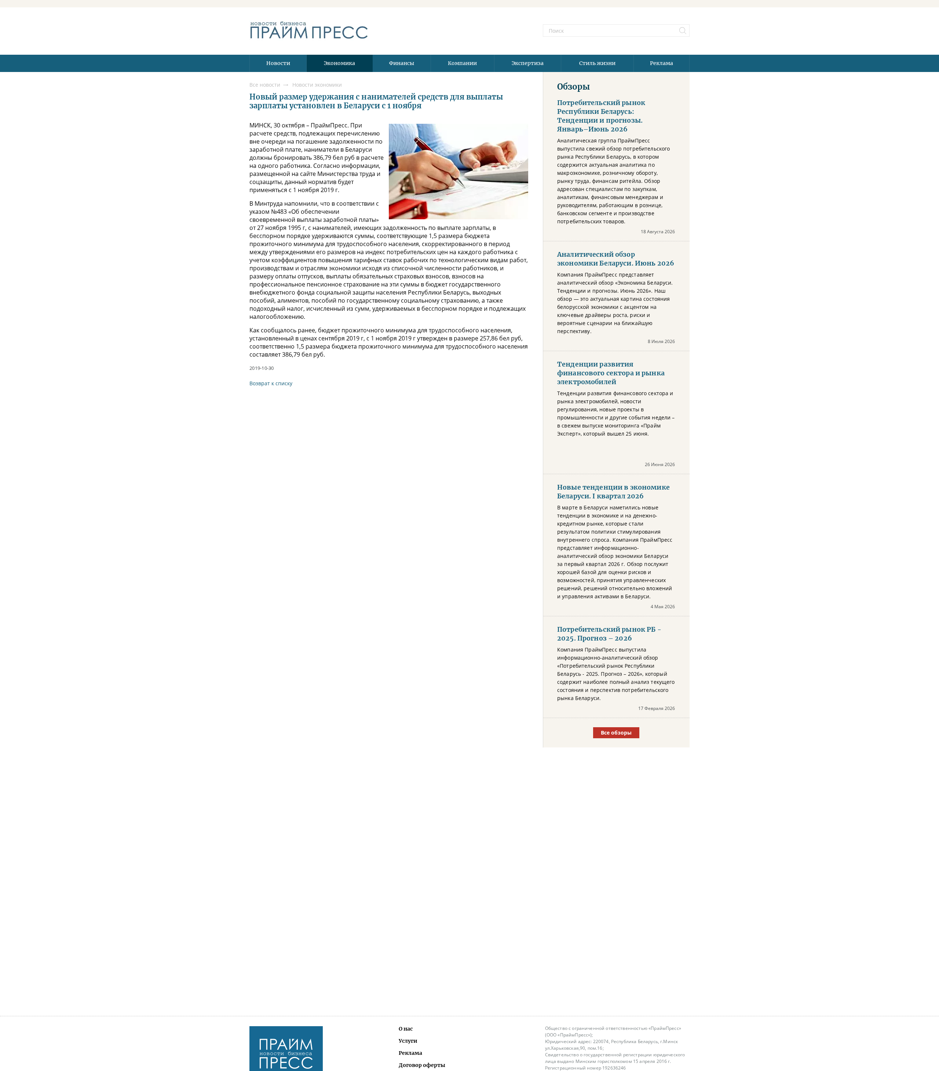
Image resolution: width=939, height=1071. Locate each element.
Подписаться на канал (469, 563)
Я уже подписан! (469, 583)
